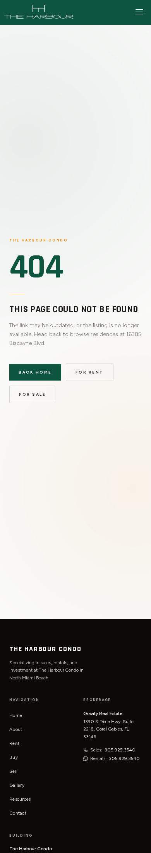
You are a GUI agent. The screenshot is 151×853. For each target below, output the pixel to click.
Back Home (35, 372)
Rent (14, 743)
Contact (17, 813)
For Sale (32, 394)
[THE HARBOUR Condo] (39, 12)
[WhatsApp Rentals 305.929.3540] (85, 758)
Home (15, 715)
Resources (20, 799)
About (15, 729)
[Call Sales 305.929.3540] (85, 750)
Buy (13, 757)
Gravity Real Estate (102, 713)
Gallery (16, 785)
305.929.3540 (120, 750)
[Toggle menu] (139, 11)
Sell (13, 771)
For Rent (90, 372)
